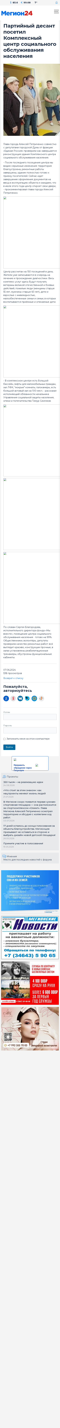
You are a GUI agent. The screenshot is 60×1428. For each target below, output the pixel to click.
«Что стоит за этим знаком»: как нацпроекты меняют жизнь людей (24, 792)
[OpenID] (41, 698)
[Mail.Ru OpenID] (34, 698)
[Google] (6, 698)
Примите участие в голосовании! (23, 843)
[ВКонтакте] (20, 698)
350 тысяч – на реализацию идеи (23, 782)
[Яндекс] (13, 698)
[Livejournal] (27, 698)
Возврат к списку (13, 678)
